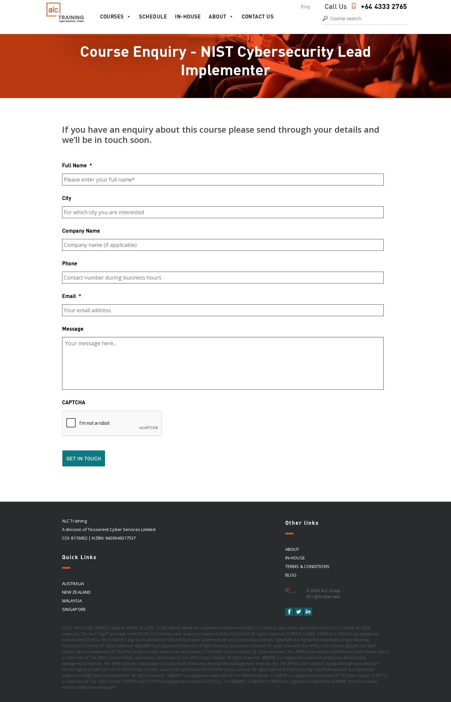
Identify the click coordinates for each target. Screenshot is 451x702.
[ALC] (291, 593)
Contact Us (257, 16)
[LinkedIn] (308, 614)
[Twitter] (299, 614)
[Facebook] (290, 614)
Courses (112, 16)
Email (71, 296)
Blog (305, 6)
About (217, 16)
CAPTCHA (73, 402)
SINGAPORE (74, 609)
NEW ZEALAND (76, 592)
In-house (188, 16)
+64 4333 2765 (384, 6)
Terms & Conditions (307, 566)
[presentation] (112, 423)
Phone (69, 263)
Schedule (153, 16)
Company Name (81, 230)
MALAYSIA (72, 601)
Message (73, 328)
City (66, 198)
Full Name (77, 165)
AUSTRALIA (73, 583)
